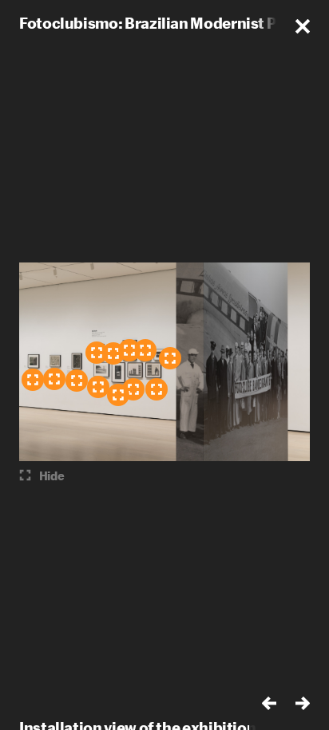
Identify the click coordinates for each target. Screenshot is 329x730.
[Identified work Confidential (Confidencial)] (118, 395)
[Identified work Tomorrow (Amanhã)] (98, 387)
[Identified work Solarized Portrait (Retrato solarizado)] (76, 380)
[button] (302, 26)
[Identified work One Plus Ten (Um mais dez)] (170, 358)
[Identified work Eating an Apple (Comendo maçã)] (54, 379)
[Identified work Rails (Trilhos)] (113, 353)
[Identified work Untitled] (145, 350)
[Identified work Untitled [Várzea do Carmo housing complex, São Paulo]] (156, 389)
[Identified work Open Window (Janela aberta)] (32, 379)
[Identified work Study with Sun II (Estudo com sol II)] (129, 350)
